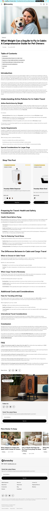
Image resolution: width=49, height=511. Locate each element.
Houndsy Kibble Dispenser (12, 189)
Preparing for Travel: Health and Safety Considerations (13, 60)
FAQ (3, 68)
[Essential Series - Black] (7, 198)
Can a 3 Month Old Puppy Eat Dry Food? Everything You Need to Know (31, 449)
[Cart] (46, 4)
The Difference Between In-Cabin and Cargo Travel (12, 62)
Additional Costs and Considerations (9, 64)
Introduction (5, 56)
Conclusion (4, 66)
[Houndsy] (8, 4)
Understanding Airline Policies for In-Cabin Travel (12, 58)
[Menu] (1, 4)
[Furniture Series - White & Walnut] (12, 198)
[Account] (44, 4)
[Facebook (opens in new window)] (19, 370)
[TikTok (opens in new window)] (9, 370)
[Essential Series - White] (5, 198)
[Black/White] (34, 198)
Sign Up (24, 421)
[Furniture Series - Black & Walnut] (9, 198)
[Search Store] (41, 4)
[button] (27, 165)
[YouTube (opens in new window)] (16, 370)
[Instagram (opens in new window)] (13, 370)
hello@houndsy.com (12, 463)
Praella (11, 506)
